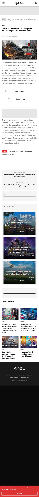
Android (12, 151)
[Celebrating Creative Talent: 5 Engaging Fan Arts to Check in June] (28, 314)
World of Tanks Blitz (8, 154)
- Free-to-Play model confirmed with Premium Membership (19, 186)
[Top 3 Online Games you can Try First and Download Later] (10, 342)
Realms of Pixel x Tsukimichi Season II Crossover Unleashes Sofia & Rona (10, 328)
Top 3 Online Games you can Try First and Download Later (8, 355)
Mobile (21, 151)
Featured (29, 375)
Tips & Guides (25, 377)
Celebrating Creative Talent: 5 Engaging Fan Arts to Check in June (28, 327)
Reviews (21, 375)
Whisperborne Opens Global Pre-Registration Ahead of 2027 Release (19, 273)
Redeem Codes (14, 377)
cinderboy (5, 36)
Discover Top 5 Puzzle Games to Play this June (27, 354)
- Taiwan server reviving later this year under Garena (19, 176)
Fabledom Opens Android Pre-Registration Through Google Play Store (18, 222)
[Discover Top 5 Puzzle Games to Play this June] (28, 342)
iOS (17, 151)
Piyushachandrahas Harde (17, 229)
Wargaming (28, 151)
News (3, 25)
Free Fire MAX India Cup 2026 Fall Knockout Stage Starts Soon (18, 248)
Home (4, 18)
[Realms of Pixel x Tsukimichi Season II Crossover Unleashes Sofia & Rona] (10, 314)
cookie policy (11, 489)
